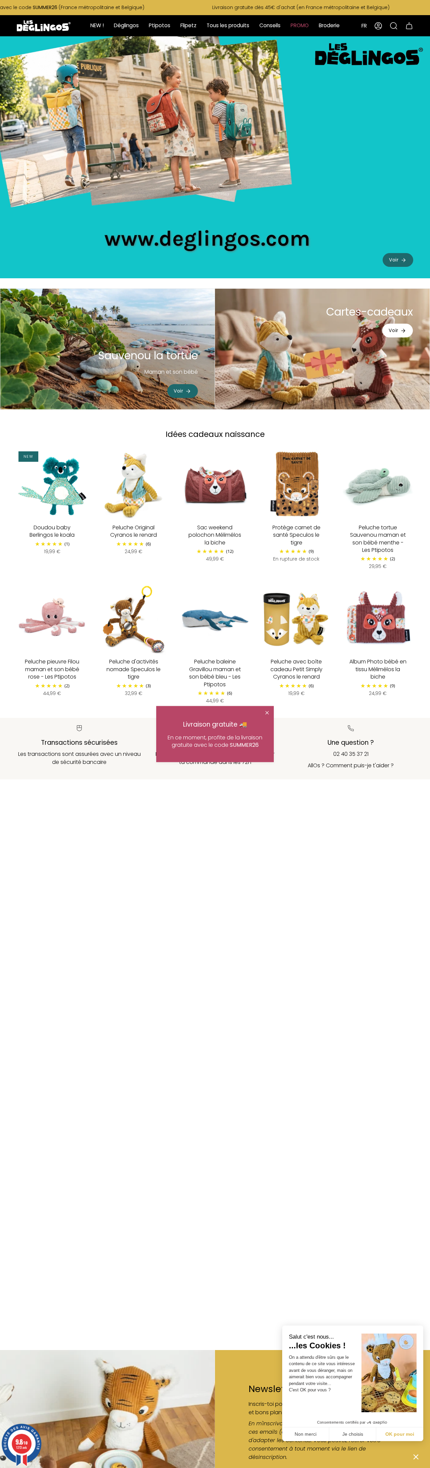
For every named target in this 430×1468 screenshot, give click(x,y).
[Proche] (267, 712)
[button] (416, 1457)
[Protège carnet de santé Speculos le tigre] (296, 485)
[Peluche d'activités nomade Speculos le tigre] (133, 619)
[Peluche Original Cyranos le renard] (133, 485)
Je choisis (352, 1434)
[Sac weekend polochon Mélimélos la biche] (215, 485)
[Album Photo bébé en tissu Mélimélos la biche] (378, 619)
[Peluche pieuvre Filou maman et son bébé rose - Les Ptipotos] (52, 619)
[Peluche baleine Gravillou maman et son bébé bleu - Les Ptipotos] (215, 619)
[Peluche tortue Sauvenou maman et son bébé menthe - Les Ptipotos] (378, 485)
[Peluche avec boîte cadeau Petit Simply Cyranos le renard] (296, 619)
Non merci (305, 1434)
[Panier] (409, 25)
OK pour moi (399, 1434)
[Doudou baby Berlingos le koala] (52, 485)
